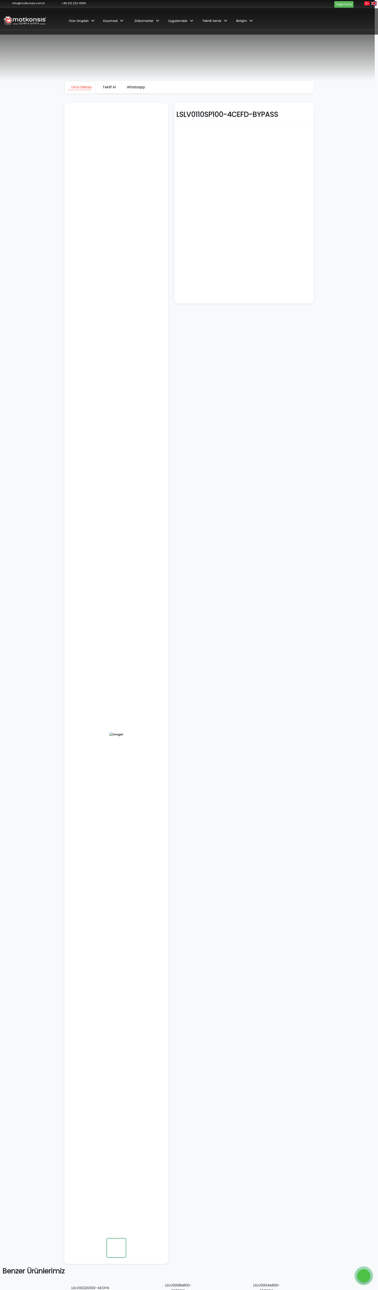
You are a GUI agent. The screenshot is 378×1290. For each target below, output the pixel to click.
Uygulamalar (177, 21)
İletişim (241, 21)
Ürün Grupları (79, 21)
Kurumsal (110, 21)
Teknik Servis (211, 21)
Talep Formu (344, 4)
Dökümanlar (144, 21)
